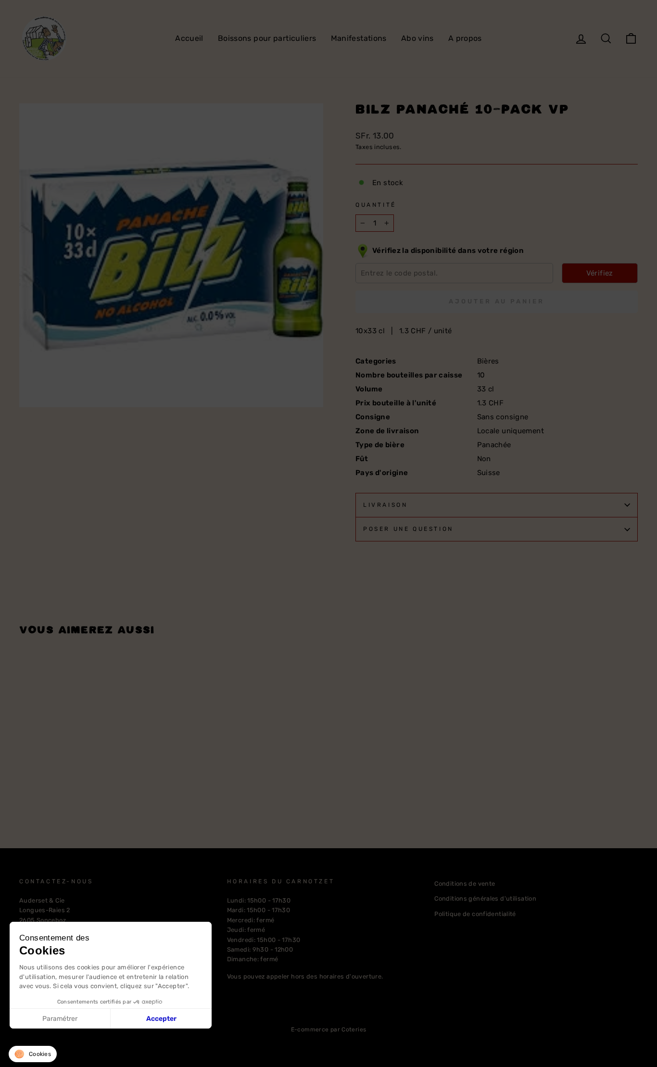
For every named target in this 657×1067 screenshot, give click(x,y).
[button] (33, 1054)
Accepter (161, 1019)
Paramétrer (59, 1019)
